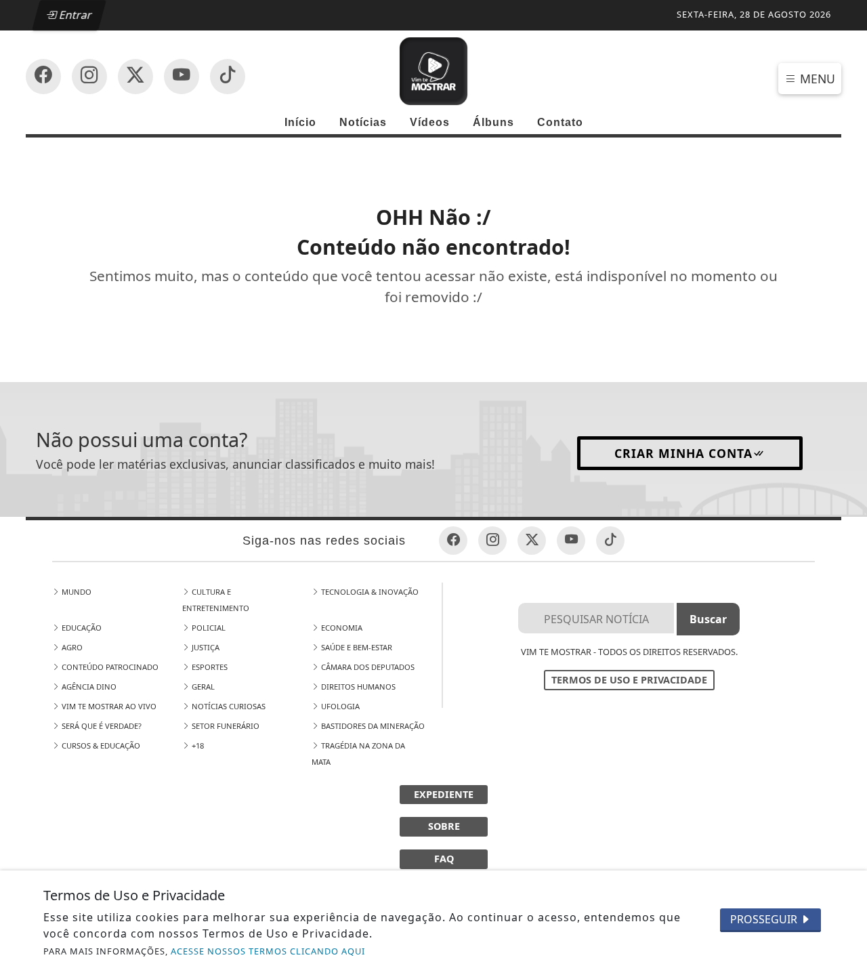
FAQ (444, 858)
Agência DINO (88, 686)
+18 (197, 745)
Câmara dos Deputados (367, 667)
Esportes (209, 667)
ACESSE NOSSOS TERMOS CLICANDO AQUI (268, 951)
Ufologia (339, 706)
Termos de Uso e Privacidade (629, 679)
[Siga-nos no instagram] (181, 76)
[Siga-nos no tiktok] (610, 540)
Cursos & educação (100, 745)
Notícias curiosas (228, 706)
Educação (81, 628)
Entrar (75, 14)
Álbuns (493, 122)
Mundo (75, 592)
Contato (560, 122)
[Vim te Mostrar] (433, 69)
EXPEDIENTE (443, 794)
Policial (208, 628)
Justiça (204, 647)
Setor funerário (224, 726)
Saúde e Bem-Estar (355, 647)
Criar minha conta (683, 453)
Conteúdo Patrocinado (109, 667)
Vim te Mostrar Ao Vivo (108, 706)
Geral (202, 686)
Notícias (363, 122)
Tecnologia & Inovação (369, 592)
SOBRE (444, 826)
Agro (71, 647)
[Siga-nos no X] (135, 76)
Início (300, 122)
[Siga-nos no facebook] (43, 76)
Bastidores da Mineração (372, 726)
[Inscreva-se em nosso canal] (89, 76)
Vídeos (430, 122)
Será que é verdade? (101, 726)
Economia (340, 628)
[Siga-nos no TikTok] (227, 76)
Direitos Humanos (357, 686)
